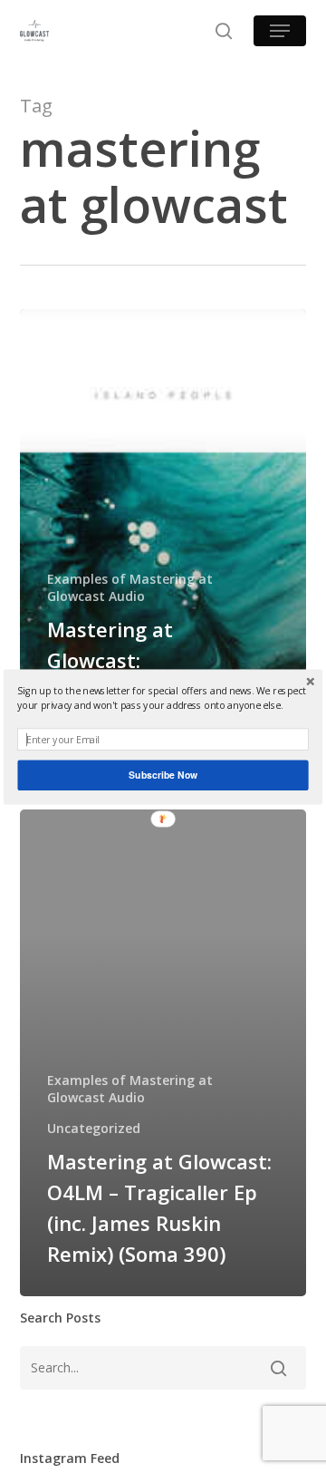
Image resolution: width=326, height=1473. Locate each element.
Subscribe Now (163, 774)
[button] (163, 697)
